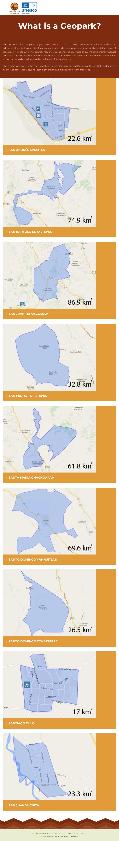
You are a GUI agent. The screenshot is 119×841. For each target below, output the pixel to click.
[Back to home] (23, 8)
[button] (110, 8)
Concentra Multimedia (65, 836)
